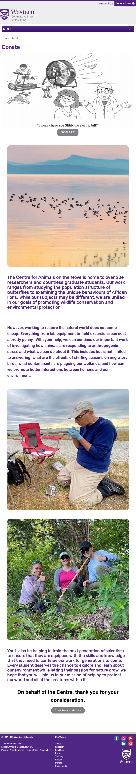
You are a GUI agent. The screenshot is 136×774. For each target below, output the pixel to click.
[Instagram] (124, 738)
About (58, 743)
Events (58, 753)
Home (6, 38)
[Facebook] (117, 738)
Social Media (61, 766)
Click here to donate (68, 710)
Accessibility (46, 750)
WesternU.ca (106, 3)
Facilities (59, 750)
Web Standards (17, 750)
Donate (58, 763)
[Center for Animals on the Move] (18, 16)
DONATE (68, 132)
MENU (7, 29)
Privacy (4, 750)
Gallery (58, 759)
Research (59, 747)
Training (59, 756)
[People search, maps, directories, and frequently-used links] (125, 4)
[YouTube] (131, 738)
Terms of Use (32, 750)
